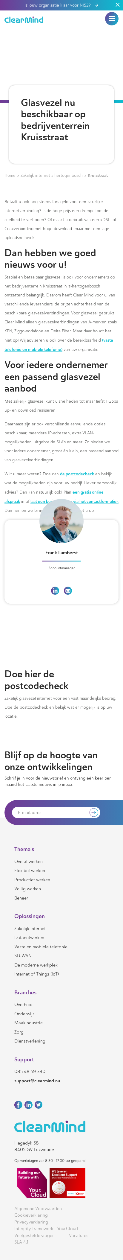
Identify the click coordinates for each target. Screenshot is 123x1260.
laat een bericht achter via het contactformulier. (74, 501)
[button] (111, 18)
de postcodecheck (77, 474)
